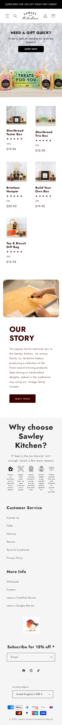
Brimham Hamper (13, 189)
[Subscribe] (51, 657)
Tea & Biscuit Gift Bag (16, 245)
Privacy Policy (15, 558)
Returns (11, 542)
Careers (11, 589)
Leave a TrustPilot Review (21, 598)
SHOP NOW (31, 49)
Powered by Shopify (43, 719)
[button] (7, 16)
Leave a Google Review (20, 605)
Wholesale (13, 582)
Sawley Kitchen (26, 719)
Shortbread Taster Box (14, 132)
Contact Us (13, 518)
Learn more (22, 398)
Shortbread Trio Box (43, 134)
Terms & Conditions (18, 550)
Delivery (11, 534)
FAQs (10, 526)
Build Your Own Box (43, 189)
